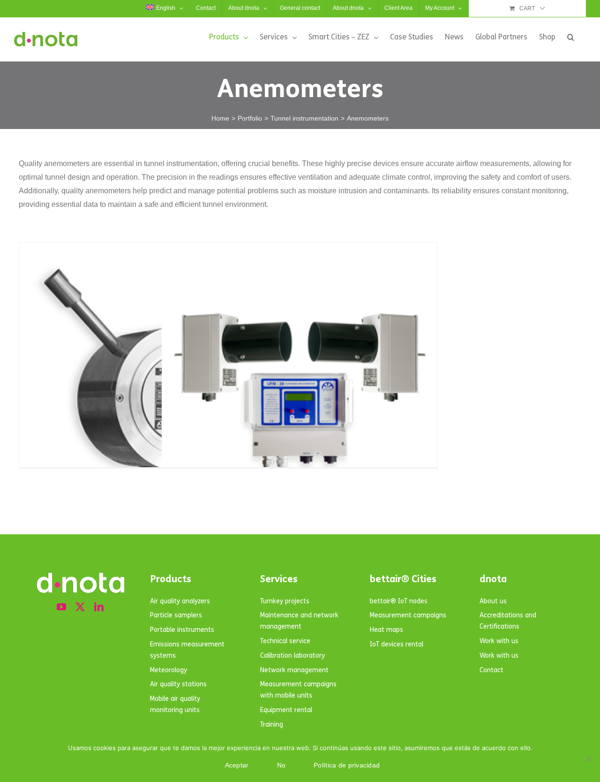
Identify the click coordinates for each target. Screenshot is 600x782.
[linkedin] (99, 607)
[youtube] (61, 607)
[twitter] (80, 607)
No (281, 765)
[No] (588, 759)
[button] (570, 37)
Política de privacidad (347, 765)
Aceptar (237, 765)
